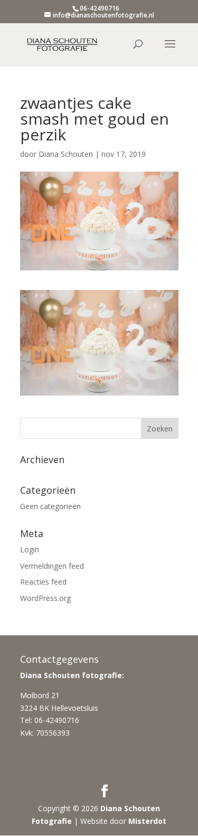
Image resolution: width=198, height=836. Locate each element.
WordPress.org (45, 598)
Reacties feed (43, 582)
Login (29, 549)
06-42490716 (99, 8)
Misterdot (147, 821)
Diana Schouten (66, 154)
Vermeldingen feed (52, 566)
